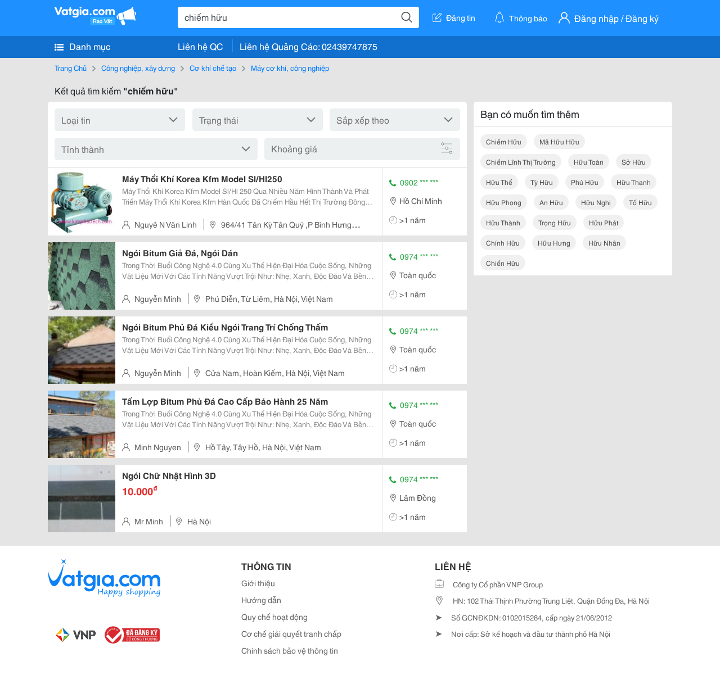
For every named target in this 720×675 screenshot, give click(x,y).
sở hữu (634, 161)
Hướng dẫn (261, 599)
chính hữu (503, 242)
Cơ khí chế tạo (213, 67)
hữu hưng (554, 242)
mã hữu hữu (559, 141)
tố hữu (640, 202)
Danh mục (88, 45)
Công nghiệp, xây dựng (138, 67)
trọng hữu (554, 222)
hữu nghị (596, 202)
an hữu (551, 202)
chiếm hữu (503, 141)
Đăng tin (460, 17)
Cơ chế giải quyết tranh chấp (291, 633)
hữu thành (503, 222)
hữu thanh (633, 182)
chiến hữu (503, 263)
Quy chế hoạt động (274, 616)
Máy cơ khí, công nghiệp (290, 67)
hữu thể (499, 182)
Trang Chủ (71, 67)
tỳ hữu (541, 182)
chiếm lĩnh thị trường (521, 161)
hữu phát (603, 222)
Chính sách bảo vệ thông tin (289, 650)
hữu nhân (604, 242)
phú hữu (584, 182)
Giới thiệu (258, 582)
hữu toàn (589, 161)
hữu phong (503, 202)
